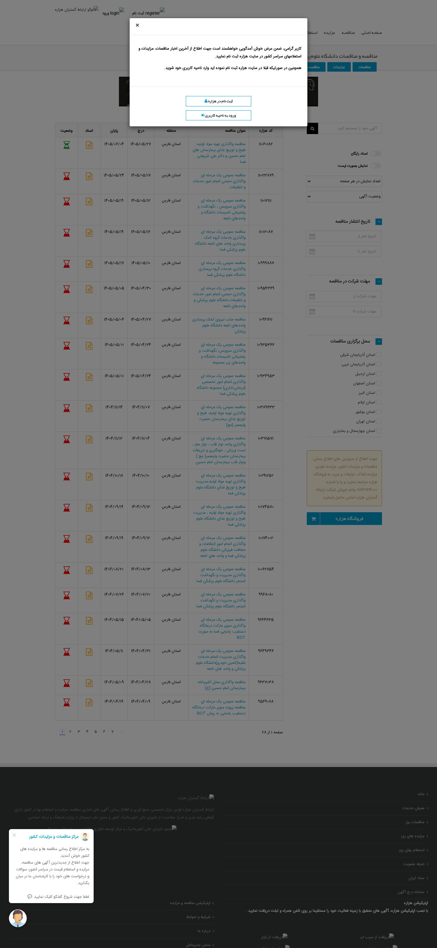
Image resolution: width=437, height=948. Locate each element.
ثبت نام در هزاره (220, 101)
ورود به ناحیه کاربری (220, 115)
